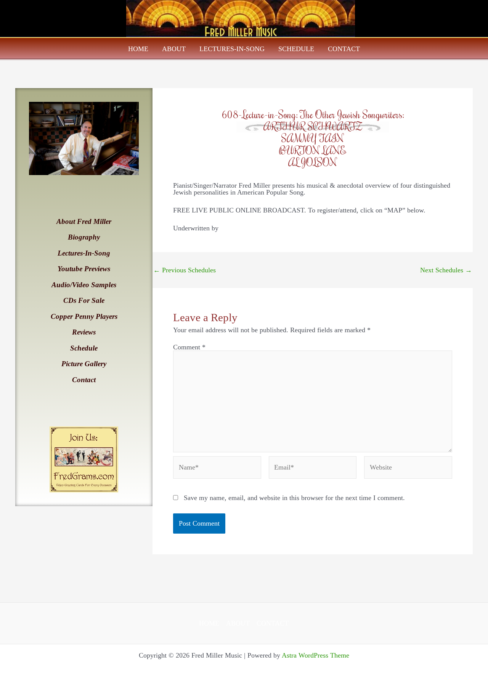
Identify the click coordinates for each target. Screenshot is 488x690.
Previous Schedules (184, 270)
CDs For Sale (83, 300)
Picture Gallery (83, 364)
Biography (84, 237)
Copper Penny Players (84, 316)
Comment (189, 347)
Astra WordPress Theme (315, 655)
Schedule (296, 49)
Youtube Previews (84, 269)
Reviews (84, 332)
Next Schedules (446, 270)
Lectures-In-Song (232, 49)
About (174, 49)
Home (138, 49)
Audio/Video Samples (83, 285)
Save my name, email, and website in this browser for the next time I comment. (294, 498)
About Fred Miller (83, 221)
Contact (344, 49)
